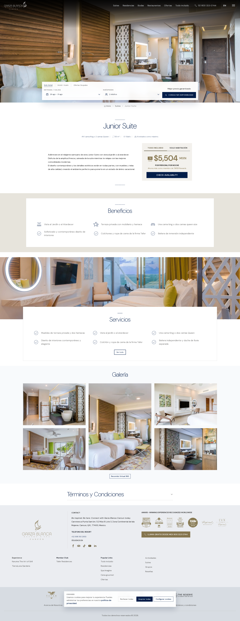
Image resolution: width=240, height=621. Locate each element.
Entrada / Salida (52, 90)
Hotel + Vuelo (63, 85)
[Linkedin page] (95, 546)
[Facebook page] (73, 546)
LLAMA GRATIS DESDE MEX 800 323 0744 (168, 534)
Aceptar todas (144, 599)
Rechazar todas (126, 599)
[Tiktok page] (84, 546)
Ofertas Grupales (81, 85)
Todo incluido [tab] (155, 148)
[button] (54, 404)
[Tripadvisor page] (78, 546)
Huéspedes (108, 90)
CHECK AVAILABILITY (167, 175)
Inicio (108, 106)
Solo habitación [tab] (178, 148)
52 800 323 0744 (207, 5)
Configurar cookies (163, 599)
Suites (118, 106)
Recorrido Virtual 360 (120, 476)
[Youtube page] (90, 546)
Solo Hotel (48, 85)
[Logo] (51, 595)
